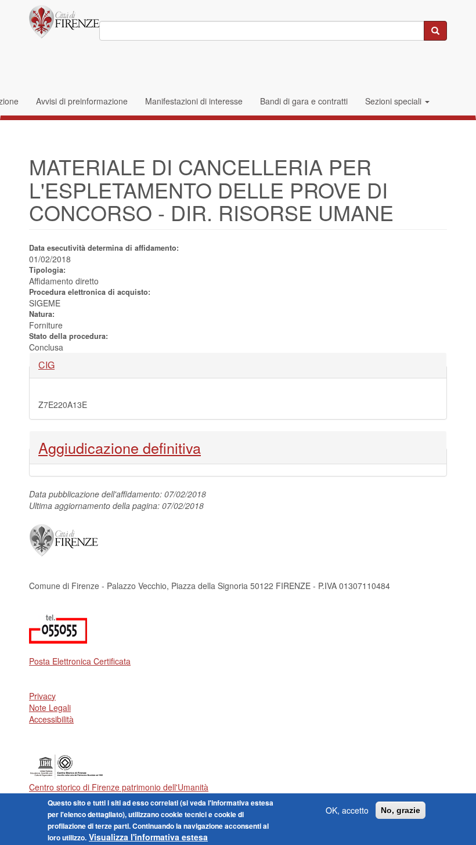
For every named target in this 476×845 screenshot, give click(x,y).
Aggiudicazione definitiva (119, 447)
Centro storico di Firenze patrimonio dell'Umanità (118, 787)
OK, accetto (347, 810)
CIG (58, 365)
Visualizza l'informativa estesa (148, 837)
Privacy (42, 696)
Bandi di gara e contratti (304, 101)
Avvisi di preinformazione (82, 101)
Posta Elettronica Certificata (80, 661)
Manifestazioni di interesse (194, 101)
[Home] (64, 21)
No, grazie (400, 810)
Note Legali (50, 707)
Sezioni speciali (394, 101)
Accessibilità (51, 719)
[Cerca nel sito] (435, 31)
